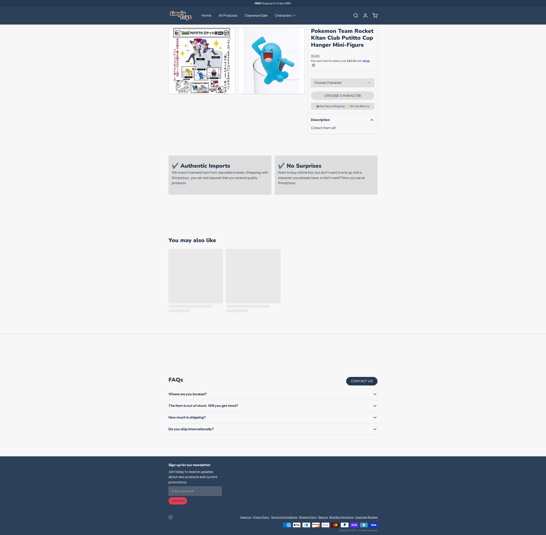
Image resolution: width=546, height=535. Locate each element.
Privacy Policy (261, 517)
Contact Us (362, 381)
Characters (283, 15)
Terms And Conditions (284, 517)
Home (206, 15)
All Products (228, 15)
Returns (323, 517)
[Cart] (373, 15)
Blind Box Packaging (341, 517)
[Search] (354, 15)
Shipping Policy (308, 517)
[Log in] (364, 15)
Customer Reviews (366, 517)
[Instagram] (170, 517)
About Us (245, 517)
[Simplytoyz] (181, 15)
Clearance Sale (256, 15)
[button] (342, 96)
